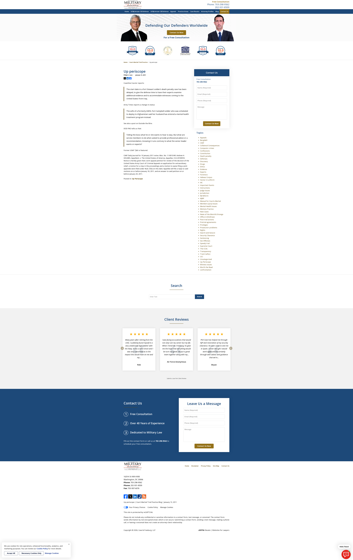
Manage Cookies (166, 507)
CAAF (202, 143)
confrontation (205, 270)
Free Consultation (220, 1)
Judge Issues (205, 190)
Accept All (11, 553)
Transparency (205, 251)
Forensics (204, 175)
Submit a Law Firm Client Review (176, 378)
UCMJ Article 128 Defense (160, 11)
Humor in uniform (207, 180)
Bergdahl (203, 140)
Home (127, 11)
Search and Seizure (207, 233)
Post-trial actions (207, 219)
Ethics (202, 167)
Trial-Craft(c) (205, 254)
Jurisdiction (204, 193)
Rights (202, 230)
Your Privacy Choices (137, 507)
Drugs (202, 164)
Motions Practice (207, 209)
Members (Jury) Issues (208, 204)
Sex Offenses (205, 241)
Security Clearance (207, 235)
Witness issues (206, 264)
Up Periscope (137, 179)
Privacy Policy (206, 466)
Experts (203, 172)
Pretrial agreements (208, 222)
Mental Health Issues (208, 206)
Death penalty (205, 156)
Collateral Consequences (210, 145)
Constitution (205, 153)
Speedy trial (205, 243)
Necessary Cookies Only (31, 553)
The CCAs (203, 249)
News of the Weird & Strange (211, 214)
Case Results (194, 11)
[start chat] (346, 554)
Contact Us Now (176, 32)
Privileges (204, 225)
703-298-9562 (222, 4)
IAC (201, 182)
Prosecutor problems (208, 227)
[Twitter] (130, 496)
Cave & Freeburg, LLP (146, 530)
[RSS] (144, 496)
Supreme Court (206, 246)
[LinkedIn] (135, 496)
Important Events (207, 185)
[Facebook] (126, 496)
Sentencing (204, 238)
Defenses (203, 159)
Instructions (205, 188)
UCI (201, 256)
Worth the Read (206, 267)
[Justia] (139, 496)
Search (199, 297)
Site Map (216, 466)
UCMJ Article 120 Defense (140, 11)
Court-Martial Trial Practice (138, 62)
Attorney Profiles (207, 11)
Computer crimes (207, 148)
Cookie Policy (153, 507)
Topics (199, 132)
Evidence (203, 169)
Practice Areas (183, 11)
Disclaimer (195, 466)
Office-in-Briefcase (207, 217)
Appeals (173, 11)
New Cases (204, 212)
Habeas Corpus (206, 177)
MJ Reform (204, 196)
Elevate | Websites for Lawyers (213, 530)
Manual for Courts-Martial (210, 201)
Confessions (205, 151)
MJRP (202, 198)
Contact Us (224, 11)
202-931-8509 (222, 7)
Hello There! (344, 547)
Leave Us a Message (204, 403)
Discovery (204, 161)
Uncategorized (206, 259)
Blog (217, 11)
